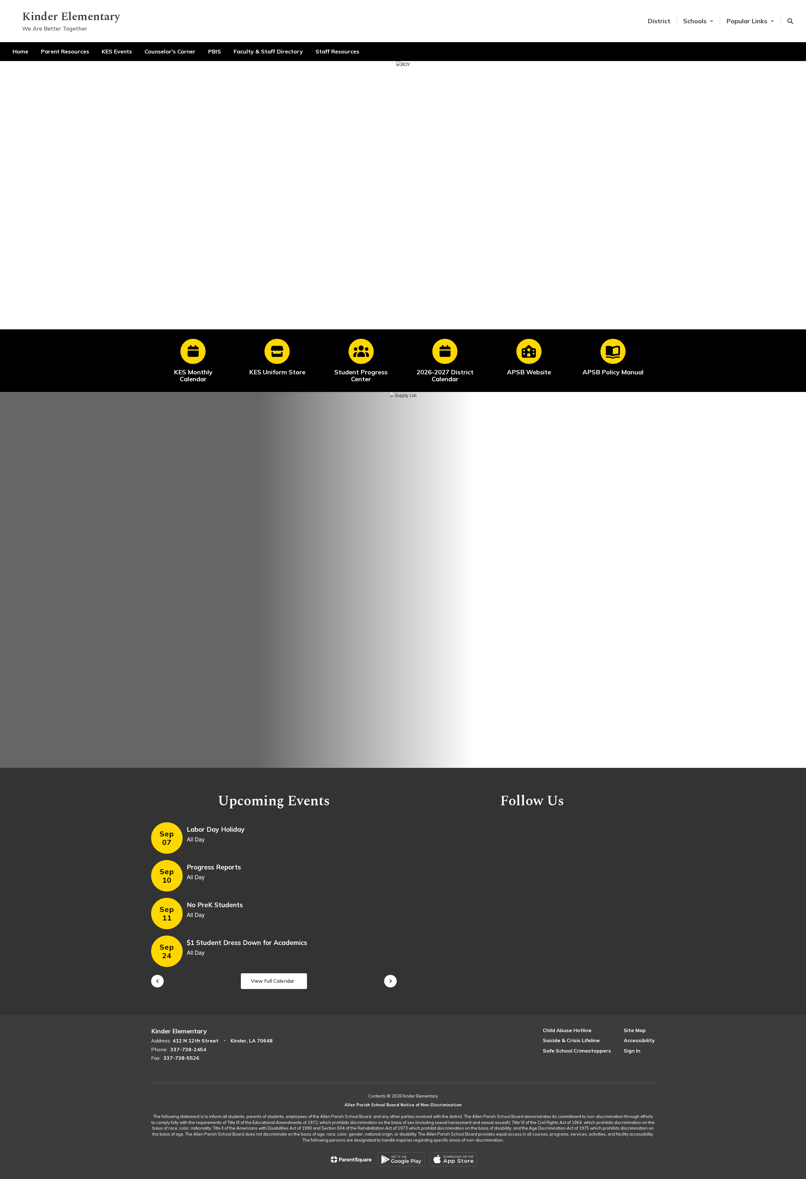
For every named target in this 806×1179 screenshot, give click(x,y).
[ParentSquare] (351, 1159)
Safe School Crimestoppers (577, 1051)
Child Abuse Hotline (567, 1030)
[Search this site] (790, 21)
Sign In (632, 1051)
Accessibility (639, 1040)
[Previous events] (157, 981)
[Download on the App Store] (453, 1159)
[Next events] (390, 981)
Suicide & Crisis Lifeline (571, 1040)
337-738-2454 (188, 1049)
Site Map (635, 1030)
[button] (698, 21)
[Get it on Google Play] (401, 1159)
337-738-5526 (181, 1058)
